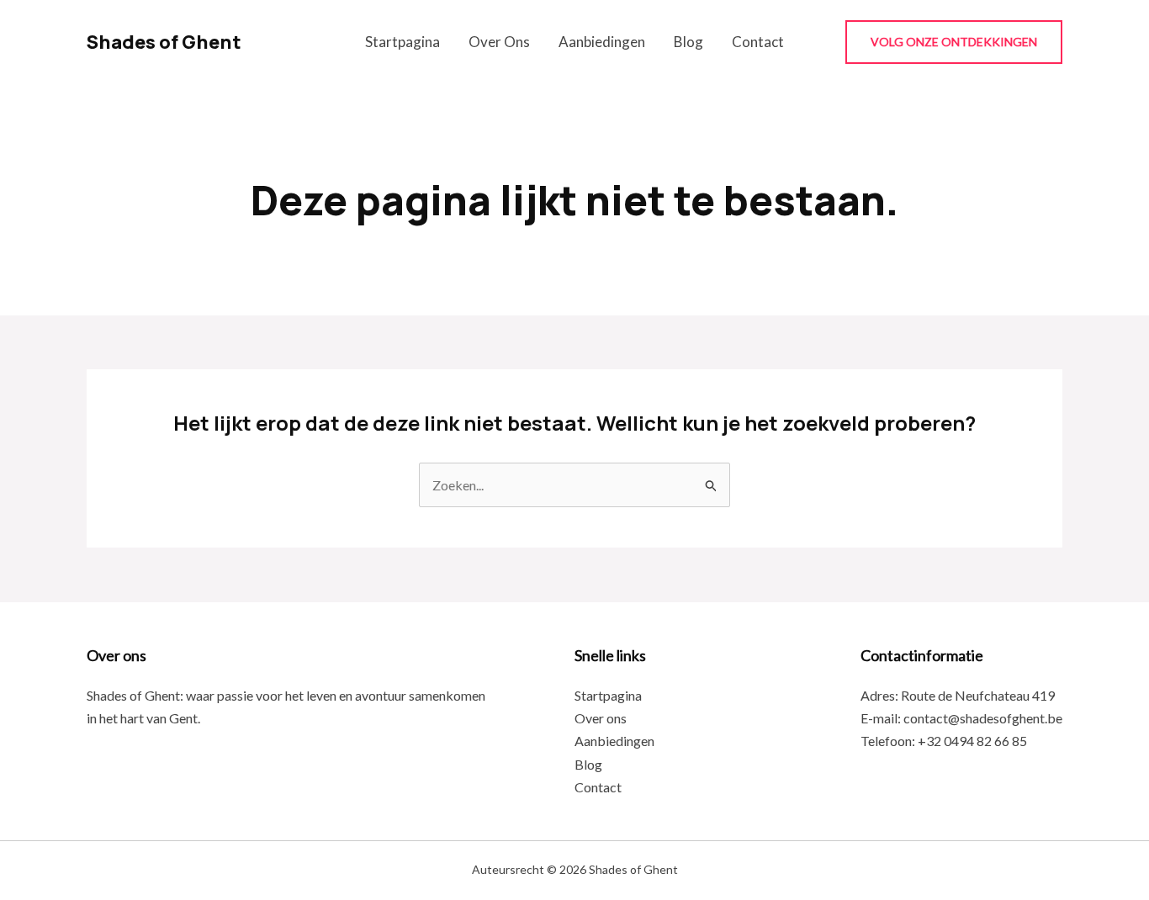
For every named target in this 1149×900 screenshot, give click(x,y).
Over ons (499, 41)
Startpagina (402, 41)
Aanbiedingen (602, 41)
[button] (953, 42)
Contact (758, 41)
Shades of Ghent (164, 42)
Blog (688, 41)
